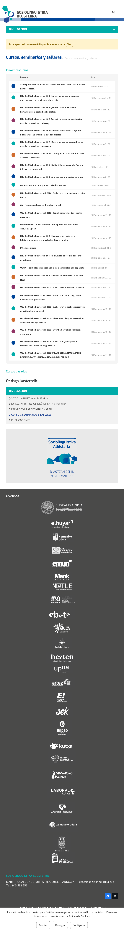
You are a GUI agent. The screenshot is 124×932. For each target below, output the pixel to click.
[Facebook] (108, 896)
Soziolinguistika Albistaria (29, 398)
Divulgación (53, 58)
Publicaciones (20, 420)
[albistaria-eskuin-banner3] (62, 449)
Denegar (60, 925)
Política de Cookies (79, 916)
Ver (69, 44)
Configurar (79, 925)
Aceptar (43, 925)
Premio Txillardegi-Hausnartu (31, 409)
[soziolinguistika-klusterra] (25, 12)
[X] (115, 896)
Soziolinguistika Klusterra (26, 58)
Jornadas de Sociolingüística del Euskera (38, 404)
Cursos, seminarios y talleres (81, 58)
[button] (114, 12)
